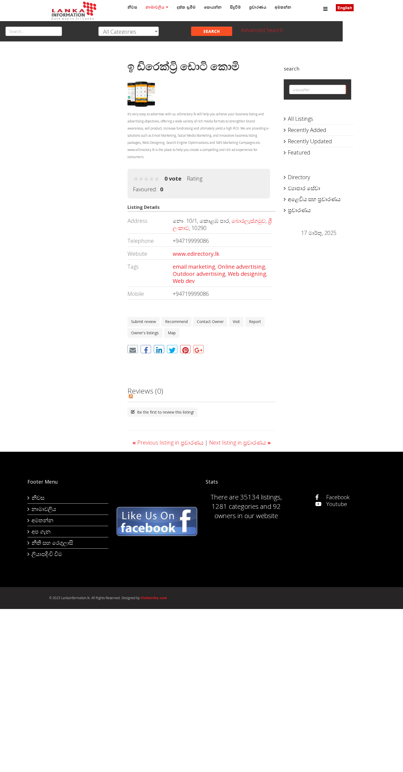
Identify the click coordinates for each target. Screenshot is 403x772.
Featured (299, 152)
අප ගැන (41, 531)
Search (211, 31)
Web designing (247, 273)
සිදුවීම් (235, 7)
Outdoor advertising (199, 273)
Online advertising (241, 266)
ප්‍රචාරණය (257, 7)
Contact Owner (210, 321)
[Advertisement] (84, 134)
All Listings (300, 118)
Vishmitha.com (154, 598)
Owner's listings (145, 332)
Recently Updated (310, 141)
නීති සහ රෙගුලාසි (52, 542)
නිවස (132, 7)
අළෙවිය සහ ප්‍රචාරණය (314, 199)
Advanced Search (262, 30)
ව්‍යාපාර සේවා (304, 188)
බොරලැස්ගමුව (248, 220)
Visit (236, 321)
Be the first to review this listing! (165, 412)
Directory (299, 177)
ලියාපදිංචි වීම (47, 554)
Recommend (176, 321)
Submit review (143, 321)
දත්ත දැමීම (186, 7)
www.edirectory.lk (196, 253)
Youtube (336, 504)
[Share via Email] (132, 349)
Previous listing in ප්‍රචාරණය (168, 442)
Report (255, 321)
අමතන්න (283, 7)
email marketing (194, 266)
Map (172, 332)
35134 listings (260, 496)
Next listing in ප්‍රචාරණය (240, 442)
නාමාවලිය (155, 7)
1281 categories (235, 506)
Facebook (337, 497)
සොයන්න (213, 7)
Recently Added (307, 130)
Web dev (184, 281)
